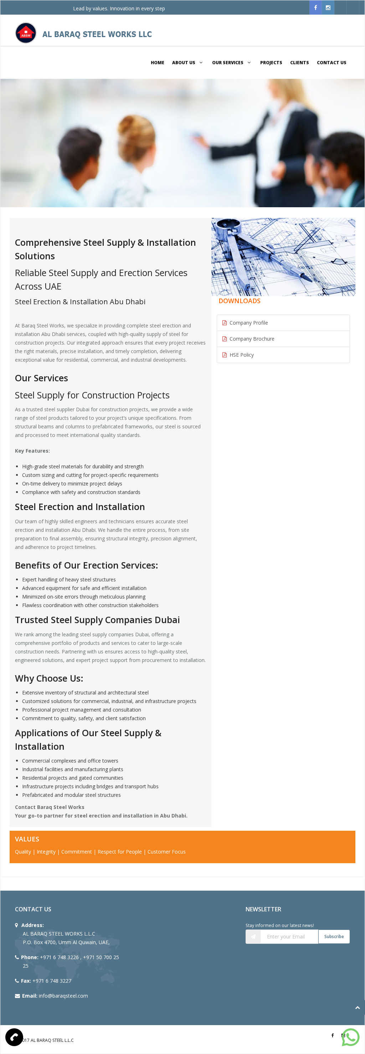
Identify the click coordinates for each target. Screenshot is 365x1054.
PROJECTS (271, 63)
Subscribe (334, 936)
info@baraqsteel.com (63, 995)
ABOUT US (184, 63)
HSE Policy (240, 354)
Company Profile (247, 322)
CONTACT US (331, 63)
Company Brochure (250, 338)
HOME (157, 63)
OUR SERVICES (228, 63)
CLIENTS (299, 63)
